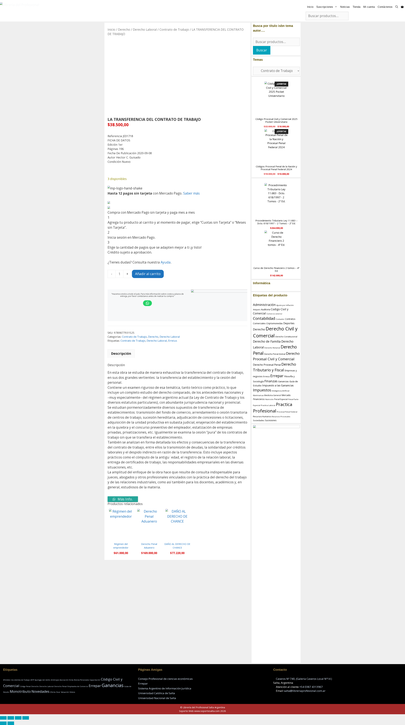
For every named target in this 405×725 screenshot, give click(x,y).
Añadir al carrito (148, 274)
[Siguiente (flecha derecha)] (10, 723)
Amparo (256, 309)
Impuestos (262, 390)
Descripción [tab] (121, 353)
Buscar (261, 50)
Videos (72, 692)
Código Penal (25, 686)
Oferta (53, 692)
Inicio (310, 6)
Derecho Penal (60, 686)
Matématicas (258, 395)
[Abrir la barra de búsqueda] (396, 7)
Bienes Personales (81, 680)
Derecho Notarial (272, 348)
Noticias (345, 6)
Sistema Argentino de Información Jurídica (164, 688)
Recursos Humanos (262, 416)
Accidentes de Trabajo (20, 680)
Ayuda (166, 262)
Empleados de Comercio (77, 686)
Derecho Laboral (145, 29)
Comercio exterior (274, 314)
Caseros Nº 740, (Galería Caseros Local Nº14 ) (304, 679)
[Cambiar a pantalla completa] (10, 718)
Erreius (172, 340)
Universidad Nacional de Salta (157, 698)
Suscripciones (324, 6)
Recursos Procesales (281, 416)
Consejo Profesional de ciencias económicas (165, 679)
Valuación (65, 692)
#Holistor (7, 680)
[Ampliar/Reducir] (3, 718)
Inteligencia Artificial (280, 391)
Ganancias (283, 381)
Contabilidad (264, 318)
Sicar (58, 692)
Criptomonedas (274, 323)
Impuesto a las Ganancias (278, 385)
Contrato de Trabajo (174, 29)
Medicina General (272, 395)
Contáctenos (385, 6)
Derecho (124, 29)
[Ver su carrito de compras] (402, 7)
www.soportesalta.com (207, 711)
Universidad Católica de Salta (156, 693)
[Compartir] (18, 718)
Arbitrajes (55, 680)
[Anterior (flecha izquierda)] (3, 723)
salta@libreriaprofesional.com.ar (304, 691)
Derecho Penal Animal (274, 354)
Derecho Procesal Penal (267, 364)
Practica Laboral (268, 405)
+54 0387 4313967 (311, 687)
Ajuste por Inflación (285, 305)
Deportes (288, 323)
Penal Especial (281, 399)
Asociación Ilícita (66, 680)
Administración (264, 305)
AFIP (32, 680)
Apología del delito (42, 680)
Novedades (40, 691)
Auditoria (265, 309)
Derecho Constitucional (286, 336)
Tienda (356, 6)
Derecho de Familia (267, 341)
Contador (280, 319)
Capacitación (95, 680)
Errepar (277, 375)
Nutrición (269, 399)
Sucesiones (271, 420)
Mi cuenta (369, 6)
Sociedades (258, 420)
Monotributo (20, 691)
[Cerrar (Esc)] (25, 718)
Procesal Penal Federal (287, 412)
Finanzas (270, 381)
